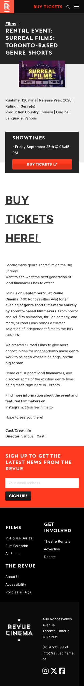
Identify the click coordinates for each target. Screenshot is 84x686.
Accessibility (15, 584)
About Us (13, 576)
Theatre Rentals (57, 541)
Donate (50, 557)
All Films (12, 553)
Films (10, 23)
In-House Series (18, 538)
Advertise (52, 549)
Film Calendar (16, 546)
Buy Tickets (48, 7)
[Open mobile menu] (76, 6)
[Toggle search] (68, 7)
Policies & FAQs (18, 592)
